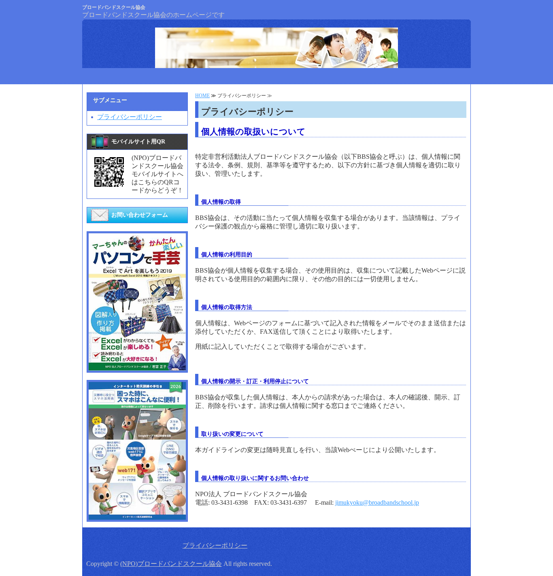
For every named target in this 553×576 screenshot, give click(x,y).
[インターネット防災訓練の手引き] (137, 515)
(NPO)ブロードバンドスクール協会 (171, 563)
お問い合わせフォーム (139, 215)
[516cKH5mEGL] (137, 366)
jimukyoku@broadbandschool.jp (377, 502)
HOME (202, 95)
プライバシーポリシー (129, 116)
